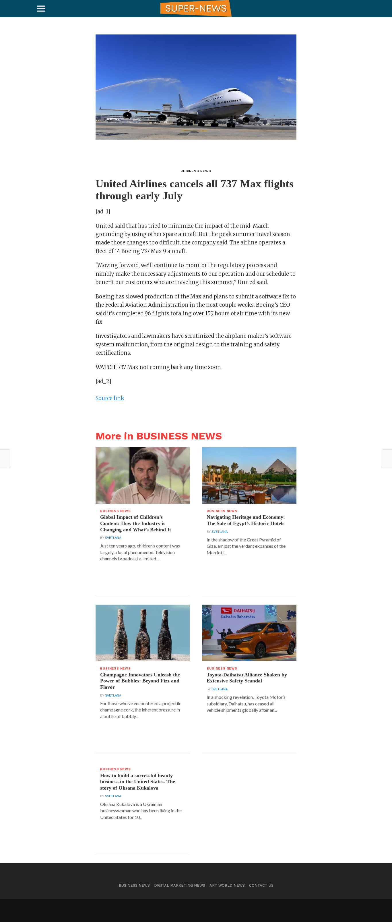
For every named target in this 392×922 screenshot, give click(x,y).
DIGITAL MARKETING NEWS (179, 885)
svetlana (113, 537)
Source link (110, 398)
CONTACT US (261, 885)
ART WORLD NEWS (227, 885)
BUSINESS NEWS (134, 885)
